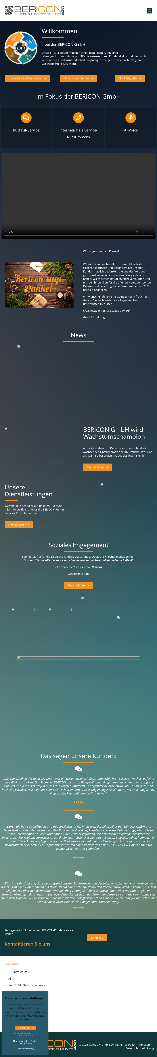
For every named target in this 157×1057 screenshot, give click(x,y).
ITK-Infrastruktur (18, 972)
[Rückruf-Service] (26, 117)
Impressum (145, 1044)
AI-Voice (131, 130)
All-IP (11, 978)
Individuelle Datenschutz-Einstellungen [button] (26, 1034)
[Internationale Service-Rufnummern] (78, 117)
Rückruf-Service (26, 130)
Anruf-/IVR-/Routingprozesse (24, 985)
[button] (150, 11)
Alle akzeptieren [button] (25, 1027)
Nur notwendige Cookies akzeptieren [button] (25, 1042)
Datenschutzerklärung (140, 1048)
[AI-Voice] (130, 117)
